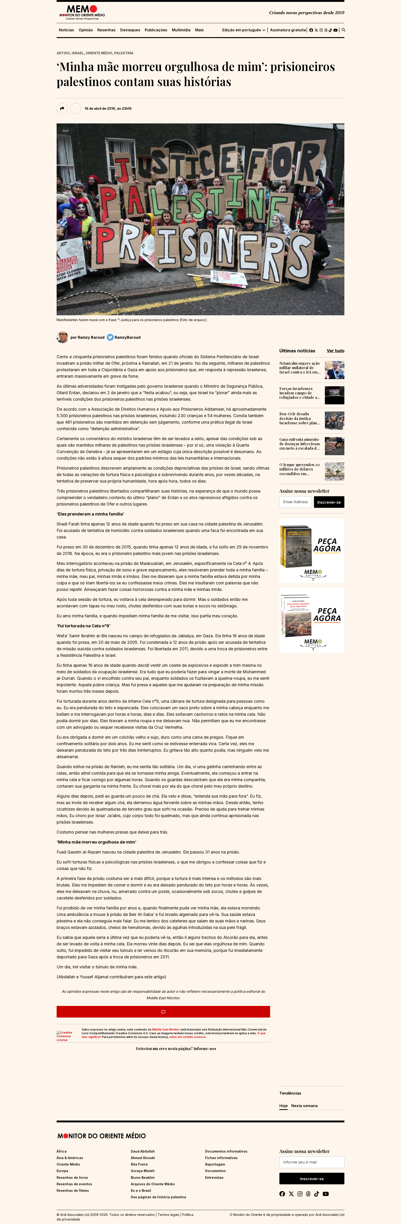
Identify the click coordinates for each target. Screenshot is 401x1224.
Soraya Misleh (143, 1171)
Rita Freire (139, 1164)
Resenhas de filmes (73, 1190)
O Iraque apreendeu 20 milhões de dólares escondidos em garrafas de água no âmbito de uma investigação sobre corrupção (299, 469)
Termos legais (168, 1215)
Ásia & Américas (70, 1158)
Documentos (215, 1171)
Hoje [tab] (283, 1105)
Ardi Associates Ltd (329, 1215)
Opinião (86, 30)
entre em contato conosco (187, 1037)
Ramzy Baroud (91, 337)
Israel (78, 53)
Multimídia (181, 30)
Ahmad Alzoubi (143, 1158)
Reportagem (215, 1164)
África (62, 1151)
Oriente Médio (99, 53)
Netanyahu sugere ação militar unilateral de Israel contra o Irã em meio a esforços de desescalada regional (299, 367)
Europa (62, 1171)
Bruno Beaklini (143, 1177)
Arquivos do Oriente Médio (153, 1184)
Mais (199, 30)
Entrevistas (214, 1177)
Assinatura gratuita (288, 30)
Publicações (156, 30)
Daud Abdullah (143, 1151)
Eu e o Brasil (141, 1190)
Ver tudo (335, 350)
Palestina (123, 53)
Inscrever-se (329, 502)
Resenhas (106, 30)
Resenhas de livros (72, 1177)
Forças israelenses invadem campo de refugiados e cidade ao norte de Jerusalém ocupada (299, 393)
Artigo (63, 53)
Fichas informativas (221, 1158)
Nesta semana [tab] (304, 1105)
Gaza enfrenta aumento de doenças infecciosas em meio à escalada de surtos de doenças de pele (299, 444)
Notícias (66, 30)
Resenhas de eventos (74, 1184)
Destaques (130, 30)
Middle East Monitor (166, 1029)
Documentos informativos (226, 1151)
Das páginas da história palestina (158, 1197)
